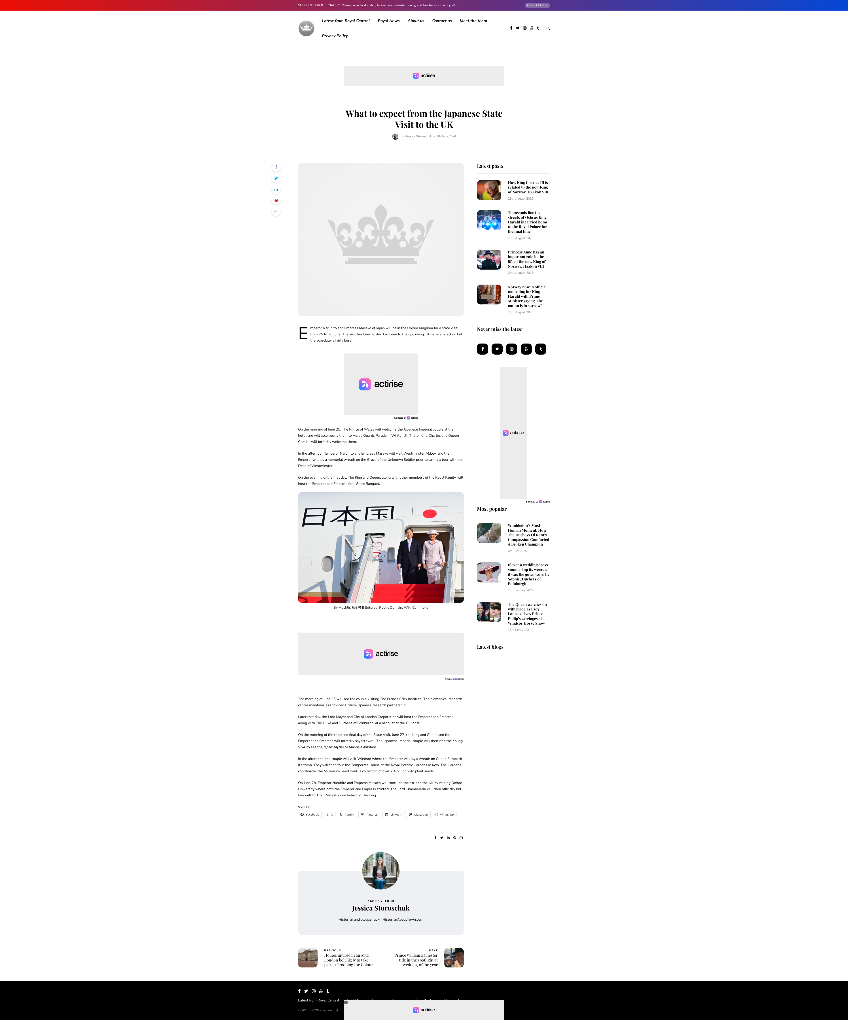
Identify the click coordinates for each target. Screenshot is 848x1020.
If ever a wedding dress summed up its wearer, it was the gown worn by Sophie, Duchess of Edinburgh (528, 574)
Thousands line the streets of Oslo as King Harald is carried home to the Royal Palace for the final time (528, 222)
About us (416, 20)
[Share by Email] (276, 211)
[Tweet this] (276, 178)
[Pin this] (276, 200)
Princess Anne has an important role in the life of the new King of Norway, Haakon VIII (526, 258)
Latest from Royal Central (346, 20)
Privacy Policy (335, 35)
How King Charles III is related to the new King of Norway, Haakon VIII (528, 187)
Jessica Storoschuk (419, 136)
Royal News (389, 20)
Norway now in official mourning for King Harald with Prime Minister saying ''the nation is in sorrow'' (527, 296)
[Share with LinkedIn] (276, 189)
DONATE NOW (537, 5)
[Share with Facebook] (276, 167)
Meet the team (473, 20)
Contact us (442, 20)
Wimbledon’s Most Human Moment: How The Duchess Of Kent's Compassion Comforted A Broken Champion (528, 534)
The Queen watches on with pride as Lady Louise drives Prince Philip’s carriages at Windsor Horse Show (527, 613)
